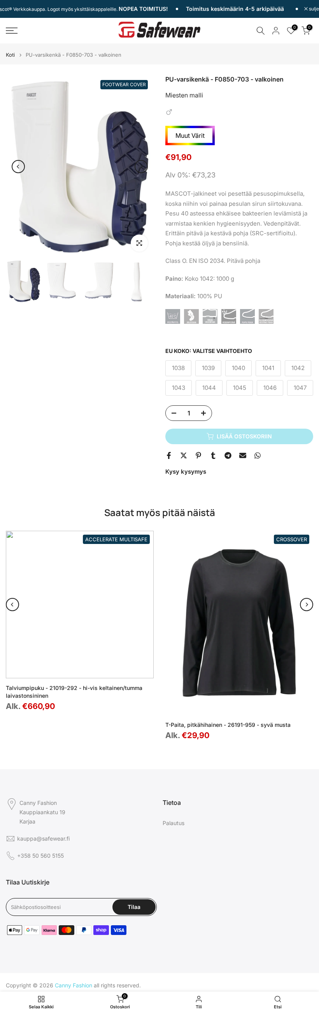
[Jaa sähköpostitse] (242, 455)
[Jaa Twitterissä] (183, 455)
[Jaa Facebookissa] (168, 455)
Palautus (173, 823)
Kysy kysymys (185, 471)
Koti (10, 54)
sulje (313, 9)
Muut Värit (190, 135)
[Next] (141, 166)
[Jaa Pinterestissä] (198, 455)
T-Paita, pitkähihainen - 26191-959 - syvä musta (228, 724)
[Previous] (18, 166)
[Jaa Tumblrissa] (213, 455)
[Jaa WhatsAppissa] (257, 455)
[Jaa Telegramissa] (227, 455)
